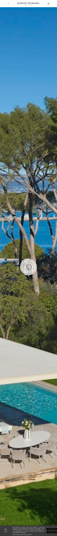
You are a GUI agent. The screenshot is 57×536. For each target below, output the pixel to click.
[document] (28, 268)
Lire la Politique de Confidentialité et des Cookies (22, 534)
